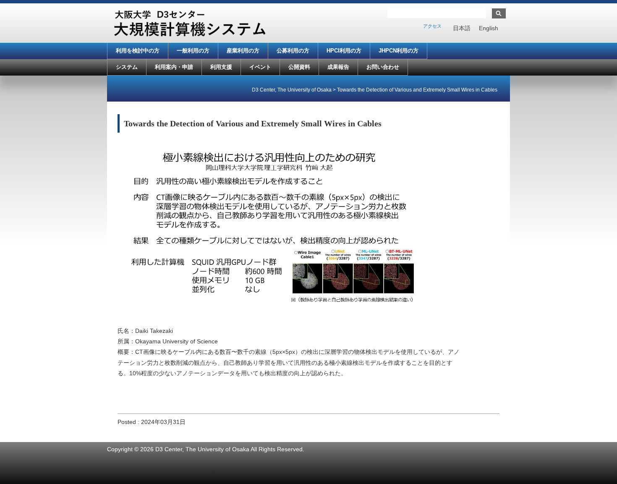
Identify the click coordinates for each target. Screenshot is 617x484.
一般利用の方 (193, 50)
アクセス (432, 26)
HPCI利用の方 (344, 50)
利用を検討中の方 (137, 50)
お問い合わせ (382, 67)
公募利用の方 (293, 50)
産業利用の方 (243, 50)
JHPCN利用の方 (398, 50)
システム (127, 67)
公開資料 (299, 67)
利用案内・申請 (174, 67)
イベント (260, 67)
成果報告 (338, 67)
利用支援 (221, 67)
